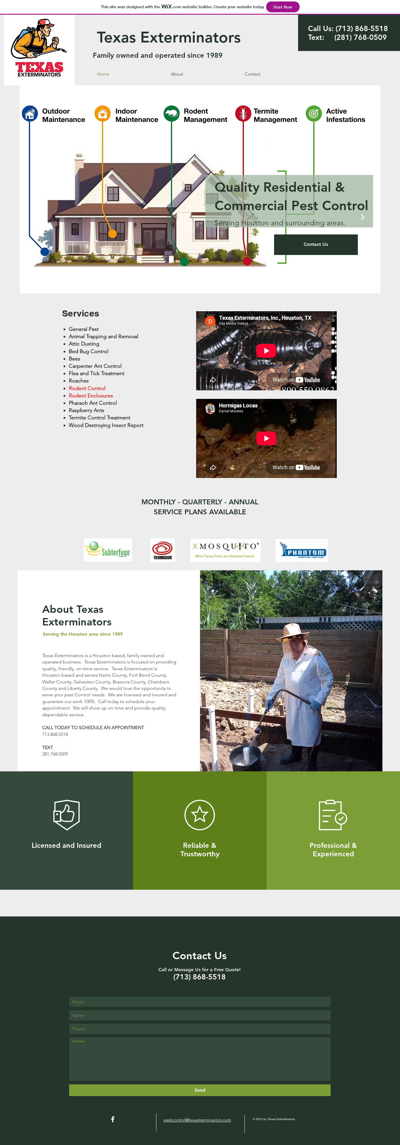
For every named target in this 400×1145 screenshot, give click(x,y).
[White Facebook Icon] (113, 1119)
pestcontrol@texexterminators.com (197, 1120)
